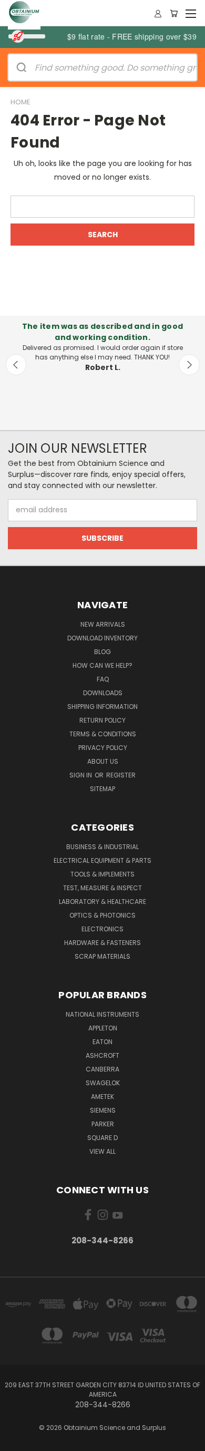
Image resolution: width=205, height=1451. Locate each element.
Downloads (102, 692)
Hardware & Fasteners (102, 942)
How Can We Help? (102, 665)
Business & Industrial (102, 846)
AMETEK (102, 1096)
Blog (102, 651)
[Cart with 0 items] (173, 13)
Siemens (103, 1110)
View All (102, 1151)
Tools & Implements (102, 874)
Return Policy (102, 720)
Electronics (102, 928)
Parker (102, 1123)
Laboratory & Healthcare (102, 901)
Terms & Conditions (102, 733)
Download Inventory (102, 638)
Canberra (102, 1069)
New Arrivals (102, 624)
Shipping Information (102, 706)
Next (189, 364)
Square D (102, 1137)
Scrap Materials (102, 956)
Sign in (81, 775)
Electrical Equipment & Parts (102, 860)
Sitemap (102, 788)
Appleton (102, 1028)
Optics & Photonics (102, 915)
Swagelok (103, 1082)
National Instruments (102, 1014)
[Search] (21, 67)
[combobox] (102, 207)
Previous (16, 364)
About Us (102, 761)
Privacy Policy (102, 747)
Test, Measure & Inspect (102, 887)
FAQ (103, 679)
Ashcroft (102, 1055)
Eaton (102, 1041)
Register (121, 775)
